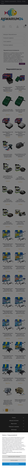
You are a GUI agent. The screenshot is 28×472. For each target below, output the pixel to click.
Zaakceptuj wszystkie (14, 464)
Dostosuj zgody (14, 460)
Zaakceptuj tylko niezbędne (14, 456)
